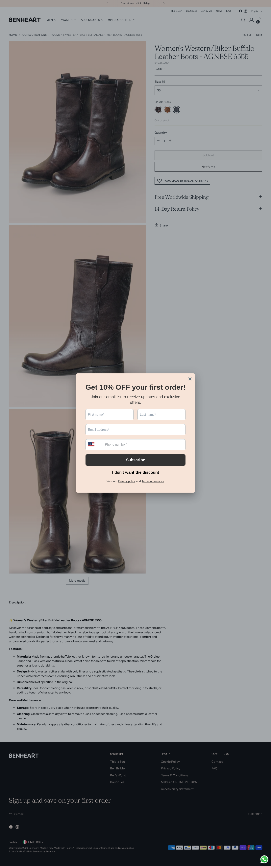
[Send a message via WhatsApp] (264, 859)
